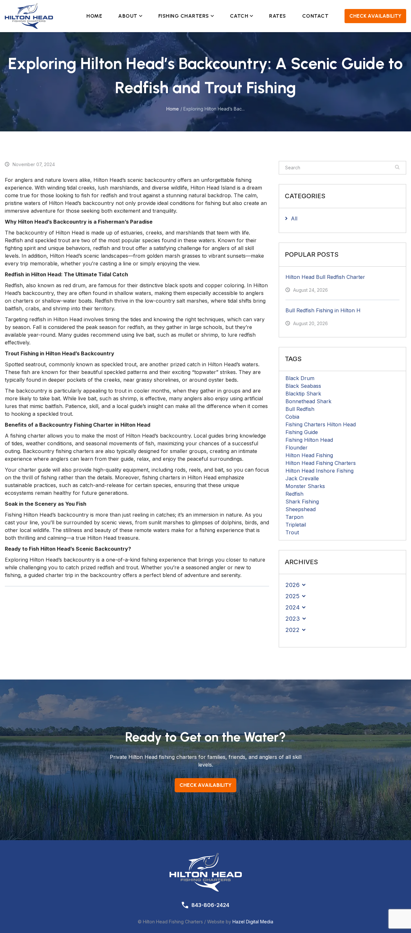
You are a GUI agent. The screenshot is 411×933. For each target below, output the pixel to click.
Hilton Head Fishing (309, 455)
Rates (277, 16)
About (127, 16)
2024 (292, 607)
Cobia (292, 416)
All (294, 218)
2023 (292, 618)
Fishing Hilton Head (309, 440)
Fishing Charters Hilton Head (320, 424)
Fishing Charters (183, 16)
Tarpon (294, 517)
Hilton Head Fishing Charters (320, 463)
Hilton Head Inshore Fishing (319, 470)
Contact (315, 16)
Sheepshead (300, 509)
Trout (292, 532)
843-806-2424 (210, 905)
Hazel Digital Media (252, 921)
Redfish (294, 494)
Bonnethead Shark (308, 401)
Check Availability (375, 16)
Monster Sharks (305, 486)
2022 (292, 629)
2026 (292, 585)
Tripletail (295, 524)
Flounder (296, 447)
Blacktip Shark (303, 393)
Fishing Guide (301, 432)
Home (94, 16)
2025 (292, 596)
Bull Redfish (299, 409)
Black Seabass (303, 386)
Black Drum (299, 378)
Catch (239, 16)
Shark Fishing (302, 501)
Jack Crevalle (302, 478)
